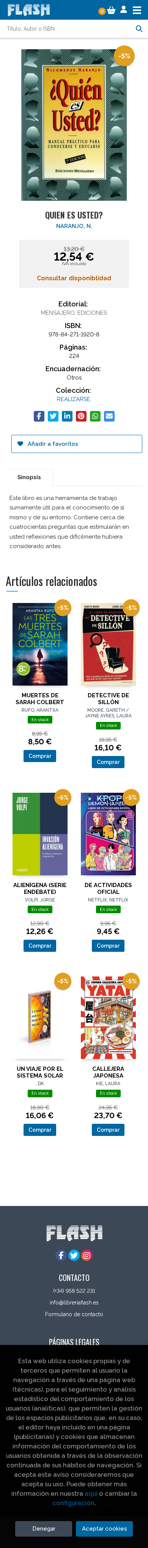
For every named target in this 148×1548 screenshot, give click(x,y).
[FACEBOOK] (61, 1255)
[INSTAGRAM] (87, 1255)
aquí (91, 1493)
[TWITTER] (74, 1255)
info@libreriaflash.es (74, 1303)
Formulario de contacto (74, 1314)
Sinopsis (29, 477)
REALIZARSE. (74, 399)
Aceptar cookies (104, 1528)
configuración (73, 1503)
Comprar (39, 756)
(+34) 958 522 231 (74, 1291)
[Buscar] (139, 29)
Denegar (43, 1528)
